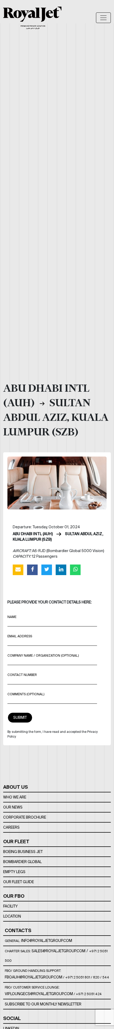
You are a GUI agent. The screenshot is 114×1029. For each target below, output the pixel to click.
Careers (11, 827)
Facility (10, 906)
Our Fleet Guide (18, 882)
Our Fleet (16, 841)
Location (12, 916)
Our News (13, 807)
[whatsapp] (75, 569)
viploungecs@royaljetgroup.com (39, 994)
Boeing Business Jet (23, 852)
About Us (15, 787)
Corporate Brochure (24, 817)
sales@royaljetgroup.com (58, 951)
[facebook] (32, 569)
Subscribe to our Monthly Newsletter (43, 1004)
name (11, 617)
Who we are (14, 797)
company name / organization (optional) (43, 655)
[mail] (18, 569)
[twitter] (46, 569)
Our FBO (13, 896)
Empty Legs (14, 872)
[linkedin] (61, 569)
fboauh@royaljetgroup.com (33, 977)
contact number (22, 674)
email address (19, 636)
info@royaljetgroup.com (46, 940)
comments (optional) (25, 694)
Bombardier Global (22, 862)
